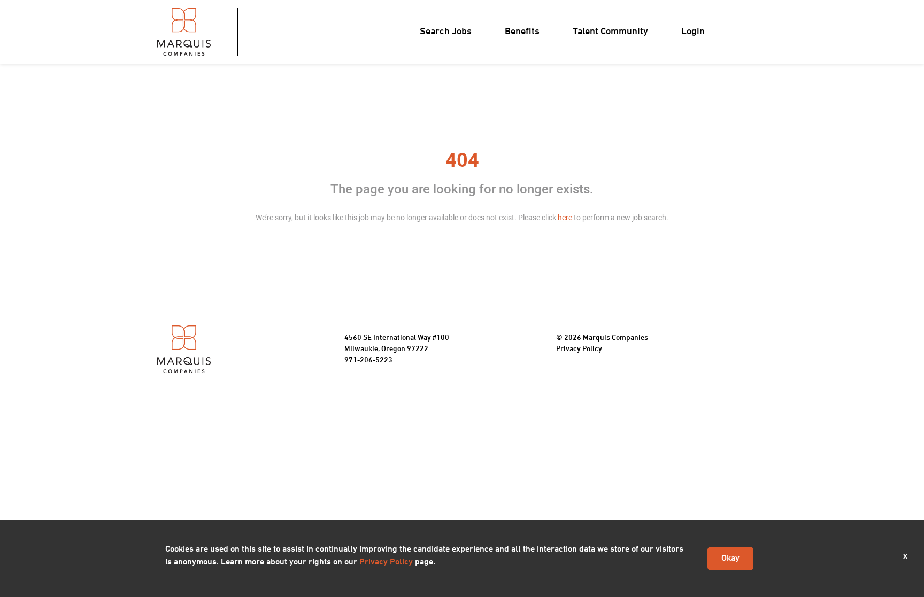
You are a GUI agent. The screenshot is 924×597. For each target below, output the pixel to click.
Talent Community (610, 31)
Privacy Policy (579, 349)
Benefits (522, 31)
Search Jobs (446, 31)
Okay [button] (730, 558)
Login (693, 31)
